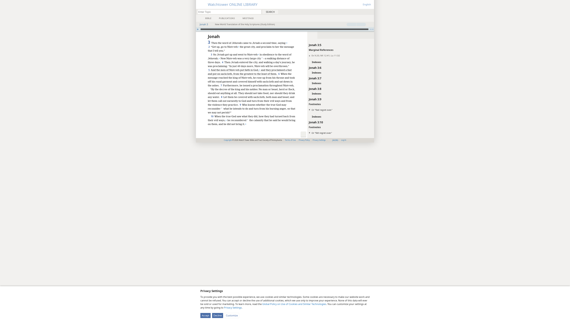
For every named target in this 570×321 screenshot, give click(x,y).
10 (212, 116)
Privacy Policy (304, 140)
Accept (205, 315)
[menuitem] (370, 11)
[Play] (198, 29)
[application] (285, 29)
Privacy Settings (233, 307)
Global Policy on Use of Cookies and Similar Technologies (294, 304)
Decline (217, 315)
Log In (343, 140)
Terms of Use (290, 140)
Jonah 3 (204, 24)
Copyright (228, 140)
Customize (232, 315)
